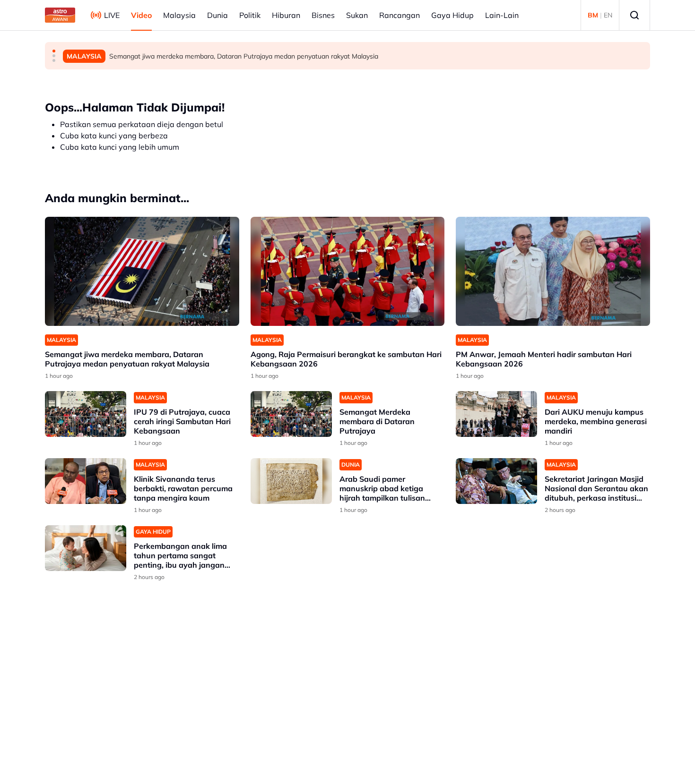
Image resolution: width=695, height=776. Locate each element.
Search (634, 15)
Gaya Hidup (452, 15)
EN (608, 15)
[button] (53, 51)
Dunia (217, 15)
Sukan (357, 15)
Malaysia (179, 15)
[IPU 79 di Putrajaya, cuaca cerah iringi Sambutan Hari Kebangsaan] (85, 414)
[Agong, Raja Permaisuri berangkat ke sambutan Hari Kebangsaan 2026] (348, 271)
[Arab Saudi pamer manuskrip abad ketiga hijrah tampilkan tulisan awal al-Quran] (291, 481)
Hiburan (286, 15)
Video (141, 15)
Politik (250, 15)
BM (593, 15)
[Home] (60, 15)
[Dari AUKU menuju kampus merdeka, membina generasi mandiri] (496, 414)
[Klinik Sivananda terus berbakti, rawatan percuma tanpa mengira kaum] (85, 481)
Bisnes (323, 15)
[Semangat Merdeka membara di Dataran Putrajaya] (291, 414)
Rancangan (399, 15)
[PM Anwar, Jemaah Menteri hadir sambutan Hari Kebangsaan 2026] (553, 271)
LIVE (112, 15)
